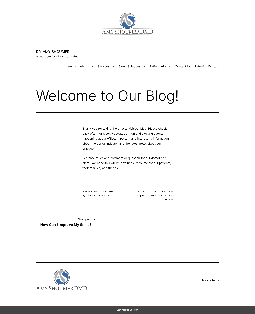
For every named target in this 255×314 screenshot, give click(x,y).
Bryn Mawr (157, 195)
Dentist (168, 195)
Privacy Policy (210, 280)
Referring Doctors (206, 66)
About (84, 66)
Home (72, 66)
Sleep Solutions (129, 66)
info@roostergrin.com (98, 195)
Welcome (167, 199)
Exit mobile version (127, 309)
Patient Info (158, 66)
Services (103, 66)
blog (146, 195)
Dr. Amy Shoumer (52, 51)
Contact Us (183, 66)
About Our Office (163, 191)
